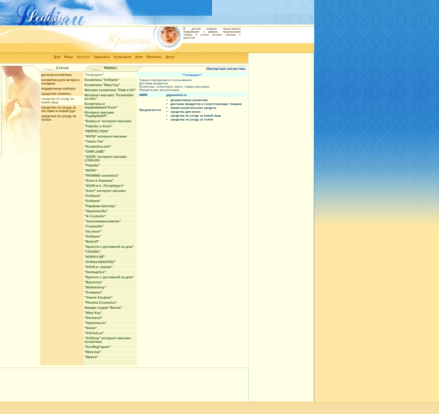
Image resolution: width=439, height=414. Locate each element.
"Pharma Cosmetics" (101, 302)
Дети (139, 57)
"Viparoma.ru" (96, 323)
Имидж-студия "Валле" (103, 307)
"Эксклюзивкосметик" (103, 221)
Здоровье (101, 57)
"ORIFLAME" (95, 151)
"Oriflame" (93, 196)
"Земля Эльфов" (98, 297)
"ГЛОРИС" (93, 251)
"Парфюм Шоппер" (100, 206)
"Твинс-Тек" (94, 141)
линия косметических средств (193, 107)
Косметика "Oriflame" (102, 80)
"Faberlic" (92, 165)
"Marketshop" (95, 287)
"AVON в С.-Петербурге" (104, 185)
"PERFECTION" (97, 131)
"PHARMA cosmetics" (102, 175)
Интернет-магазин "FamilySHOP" (99, 114)
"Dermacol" (93, 318)
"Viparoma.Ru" (96, 211)
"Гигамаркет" (94, 75)
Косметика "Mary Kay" (102, 85)
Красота (83, 57)
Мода (68, 57)
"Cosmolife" (94, 226)
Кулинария (122, 57)
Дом (57, 57)
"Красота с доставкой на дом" (109, 246)
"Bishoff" (92, 241)
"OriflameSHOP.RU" (100, 262)
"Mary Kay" (93, 312)
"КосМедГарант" (98, 347)
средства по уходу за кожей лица (57, 100)
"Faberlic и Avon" (98, 126)
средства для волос (186, 111)
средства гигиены (56, 93)
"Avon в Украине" (99, 180)
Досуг (170, 57)
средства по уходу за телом (192, 119)
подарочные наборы (58, 88)
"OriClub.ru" (94, 333)
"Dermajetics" (95, 272)
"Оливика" (93, 292)
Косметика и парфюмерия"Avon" (101, 105)
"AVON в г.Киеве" (99, 267)
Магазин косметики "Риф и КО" (110, 90)
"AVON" (91, 170)
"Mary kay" (93, 352)
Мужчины (154, 57)
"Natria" (91, 328)
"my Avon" (93, 231)
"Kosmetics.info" (98, 146)
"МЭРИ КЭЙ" (95, 257)
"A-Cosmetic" (95, 216)
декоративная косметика (189, 100)
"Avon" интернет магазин (105, 191)
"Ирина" (91, 357)
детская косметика (56, 75)
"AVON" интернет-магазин (106, 136)
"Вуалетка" (93, 282)
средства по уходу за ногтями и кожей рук (58, 109)
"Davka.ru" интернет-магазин (108, 121)
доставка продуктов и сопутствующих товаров (206, 104)
